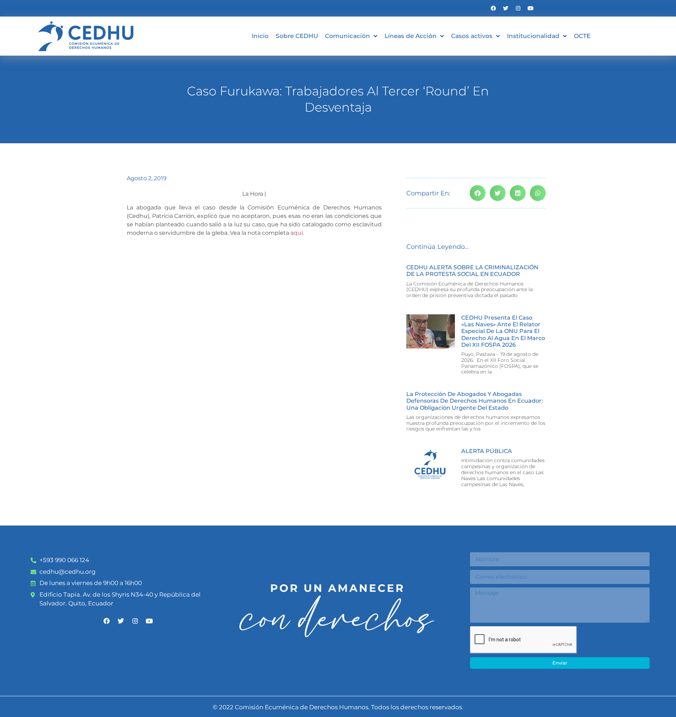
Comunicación (347, 35)
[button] (478, 193)
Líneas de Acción (410, 35)
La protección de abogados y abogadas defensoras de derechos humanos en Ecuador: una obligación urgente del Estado (474, 401)
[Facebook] (493, 8)
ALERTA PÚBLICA (486, 451)
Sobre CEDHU (297, 35)
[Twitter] (506, 8)
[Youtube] (530, 8)
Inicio (260, 35)
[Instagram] (518, 8)
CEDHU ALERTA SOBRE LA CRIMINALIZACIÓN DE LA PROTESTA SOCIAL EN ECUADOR (472, 270)
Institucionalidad (533, 35)
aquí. (297, 232)
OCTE (582, 35)
